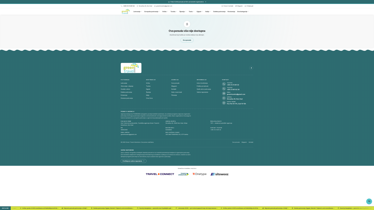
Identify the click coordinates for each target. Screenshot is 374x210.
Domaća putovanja (127, 98)
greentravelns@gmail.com (129, 134)
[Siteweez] (219, 174)
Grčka (148, 83)
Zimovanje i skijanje (127, 86)
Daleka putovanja (126, 92)
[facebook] (251, 68)
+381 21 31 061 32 (215, 129)
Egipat (148, 89)
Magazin (174, 86)
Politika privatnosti (202, 86)
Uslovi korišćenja (202, 83)
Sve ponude (175, 83)
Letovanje (124, 83)
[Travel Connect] (160, 174)
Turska (148, 86)
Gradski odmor (125, 89)
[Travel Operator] (183, 174)
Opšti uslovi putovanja (204, 89)
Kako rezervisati (176, 92)
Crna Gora (149, 98)
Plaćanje (174, 95)
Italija (147, 95)
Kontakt (173, 89)
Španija (148, 92)
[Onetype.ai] (199, 174)
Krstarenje (124, 95)
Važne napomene (202, 92)
